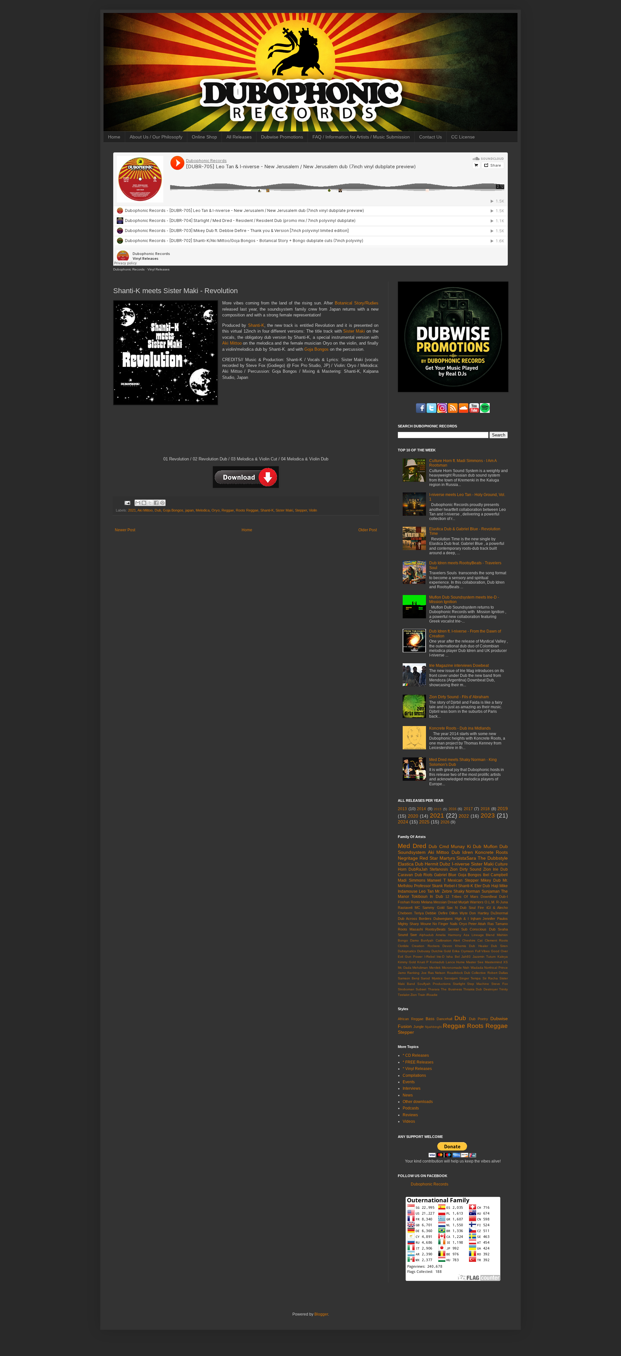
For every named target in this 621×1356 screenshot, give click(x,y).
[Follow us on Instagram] (442, 411)
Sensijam (451, 978)
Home (114, 136)
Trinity (503, 989)
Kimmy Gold (407, 962)
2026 (445, 822)
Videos (409, 1121)
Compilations (414, 1075)
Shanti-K (256, 325)
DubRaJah (418, 869)
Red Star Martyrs (437, 858)
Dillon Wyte (458, 913)
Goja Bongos (316, 349)
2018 (485, 809)
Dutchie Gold (441, 951)
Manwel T (436, 880)
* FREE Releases (418, 1062)
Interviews (411, 1088)
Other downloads (418, 1101)
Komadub (437, 962)
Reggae (228, 510)
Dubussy (423, 951)
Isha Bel (453, 956)
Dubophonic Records (129, 269)
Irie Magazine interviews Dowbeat (459, 665)
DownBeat (489, 896)
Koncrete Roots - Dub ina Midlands (460, 728)
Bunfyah (427, 940)
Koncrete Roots (491, 852)
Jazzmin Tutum (484, 956)
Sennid (453, 929)
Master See (475, 962)
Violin (313, 510)
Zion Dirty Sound (465, 869)
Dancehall (444, 1019)
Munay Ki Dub (466, 846)
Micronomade (452, 967)
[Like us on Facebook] (421, 411)
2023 (488, 815)
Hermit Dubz (437, 863)
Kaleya (502, 956)
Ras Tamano (497, 924)
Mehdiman (420, 967)
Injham (476, 919)
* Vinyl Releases (417, 1068)
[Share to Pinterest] (162, 503)
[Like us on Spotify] (474, 411)
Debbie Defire (436, 913)
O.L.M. (490, 902)
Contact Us (430, 136)
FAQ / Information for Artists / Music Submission (361, 136)
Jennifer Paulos (495, 919)
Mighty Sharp (408, 924)
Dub (158, 510)
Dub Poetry (478, 1019)
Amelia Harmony (448, 935)
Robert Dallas (497, 973)
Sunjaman (491, 891)
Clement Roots (496, 940)
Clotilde (403, 946)
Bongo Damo (408, 940)
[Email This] (138, 503)
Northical (490, 967)
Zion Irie (490, 869)
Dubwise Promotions (282, 136)
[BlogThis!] (144, 503)
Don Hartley (479, 913)
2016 (452, 809)
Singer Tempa (470, 978)
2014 (421, 809)
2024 (403, 821)
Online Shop (204, 136)
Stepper (301, 510)
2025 (424, 821)
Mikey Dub (491, 880)
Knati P (423, 962)
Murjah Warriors (471, 902)
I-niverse (461, 863)
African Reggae (410, 1019)
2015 (437, 809)
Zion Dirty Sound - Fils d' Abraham (459, 697)
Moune (425, 924)
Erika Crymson (463, 951)
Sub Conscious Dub (478, 929)
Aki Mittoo (232, 343)
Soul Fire (476, 908)
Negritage (408, 858)
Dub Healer (478, 946)
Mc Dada (404, 967)
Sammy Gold (433, 908)
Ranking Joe (416, 973)
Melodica (203, 510)
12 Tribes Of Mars (461, 896)
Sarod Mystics (431, 978)
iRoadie (432, 995)
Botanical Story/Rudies (356, 303)
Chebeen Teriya (411, 913)
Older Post (367, 530)
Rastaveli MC (409, 908)
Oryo (216, 510)
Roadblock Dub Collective (466, 973)
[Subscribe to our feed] (453, 411)
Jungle (418, 1027)
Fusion (405, 1026)
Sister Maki (354, 331)
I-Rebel (429, 956)
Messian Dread (445, 902)
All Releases (239, 136)
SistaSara (466, 858)
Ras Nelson (436, 973)
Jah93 (466, 956)
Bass (430, 1019)
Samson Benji (408, 978)
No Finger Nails (445, 924)
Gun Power (414, 956)
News (408, 1095)
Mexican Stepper (463, 880)
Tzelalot (403, 995)
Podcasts (411, 1108)
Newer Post (125, 530)
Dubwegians (443, 919)
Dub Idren (462, 852)
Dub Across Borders (414, 919)
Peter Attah (477, 924)
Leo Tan (426, 891)
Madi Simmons (411, 880)
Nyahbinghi (433, 1027)
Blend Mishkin (497, 935)
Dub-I (503, 896)
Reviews (410, 1115)
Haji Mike (499, 886)
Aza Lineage (473, 935)
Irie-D (440, 956)
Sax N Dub (456, 908)
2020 (413, 816)
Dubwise (499, 1018)
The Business (451, 989)
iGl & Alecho (497, 908)
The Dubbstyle (493, 858)
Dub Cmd (439, 846)
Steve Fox (499, 984)
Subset (421, 989)
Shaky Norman (466, 891)
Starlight (459, 984)
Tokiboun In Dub (427, 896)
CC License (463, 136)
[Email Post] (127, 502)
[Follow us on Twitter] (431, 411)
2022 (464, 816)
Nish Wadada (473, 967)
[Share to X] (150, 503)
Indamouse (408, 891)
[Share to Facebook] (156, 503)
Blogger (321, 1314)
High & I (462, 919)
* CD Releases (416, 1055)
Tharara (434, 989)
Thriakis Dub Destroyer (480, 989)
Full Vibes (482, 951)
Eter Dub (482, 886)
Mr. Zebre (443, 891)
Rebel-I (450, 886)
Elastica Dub (410, 863)
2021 (132, 510)
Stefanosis (439, 869)
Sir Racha (490, 978)
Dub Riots (424, 875)
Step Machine (478, 984)
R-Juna (502, 902)
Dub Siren (499, 946)
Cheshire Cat (472, 940)
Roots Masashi (410, 929)
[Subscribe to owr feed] (463, 411)
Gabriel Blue (445, 875)
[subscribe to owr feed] (485, 411)
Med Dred (412, 846)
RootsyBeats (435, 929)
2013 (402, 809)
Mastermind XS (496, 962)
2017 (468, 809)
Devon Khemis (454, 946)
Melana (426, 902)
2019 (502, 808)
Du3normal (499, 913)
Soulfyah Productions (434, 984)
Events (409, 1082)
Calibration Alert (448, 940)
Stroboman (406, 989)
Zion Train (417, 995)
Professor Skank (428, 886)
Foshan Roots (409, 902)
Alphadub (426, 935)
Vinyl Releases (158, 269)
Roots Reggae (247, 510)
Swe (413, 935)
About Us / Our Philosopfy (156, 136)
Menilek (435, 967)
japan (189, 510)
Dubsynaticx (407, 951)
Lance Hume (455, 962)
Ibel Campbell (495, 875)
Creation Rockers (425, 946)
